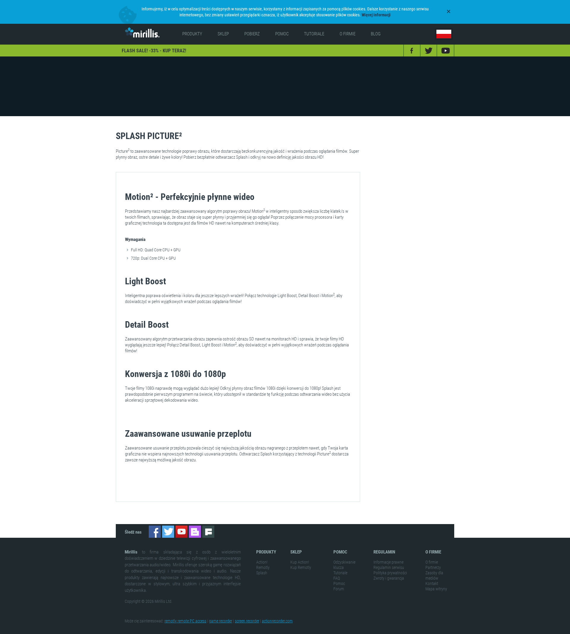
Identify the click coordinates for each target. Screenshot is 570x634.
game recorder (220, 621)
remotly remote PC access (185, 621)
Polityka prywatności (390, 572)
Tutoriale (340, 572)
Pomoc (339, 583)
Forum (338, 588)
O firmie (431, 562)
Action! (261, 562)
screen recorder (247, 621)
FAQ (336, 578)
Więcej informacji (376, 14)
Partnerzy (433, 567)
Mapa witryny (436, 588)
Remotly (263, 567)
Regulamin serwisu (388, 567)
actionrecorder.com (277, 621)
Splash (261, 572)
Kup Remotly (300, 567)
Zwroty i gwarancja (388, 578)
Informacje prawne (388, 562)
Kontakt (431, 583)
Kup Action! (299, 562)
